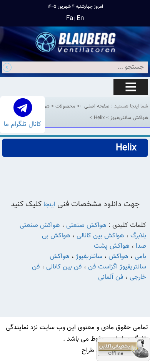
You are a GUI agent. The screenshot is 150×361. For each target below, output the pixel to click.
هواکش (117, 257)
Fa (69, 18)
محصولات (64, 106)
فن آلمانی (110, 277)
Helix (98, 118)
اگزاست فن (103, 267)
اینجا (50, 205)
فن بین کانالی (64, 267)
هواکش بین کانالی (100, 236)
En (80, 18)
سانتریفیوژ (89, 257)
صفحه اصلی (97, 106)
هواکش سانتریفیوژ (128, 118)
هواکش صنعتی (86, 225)
